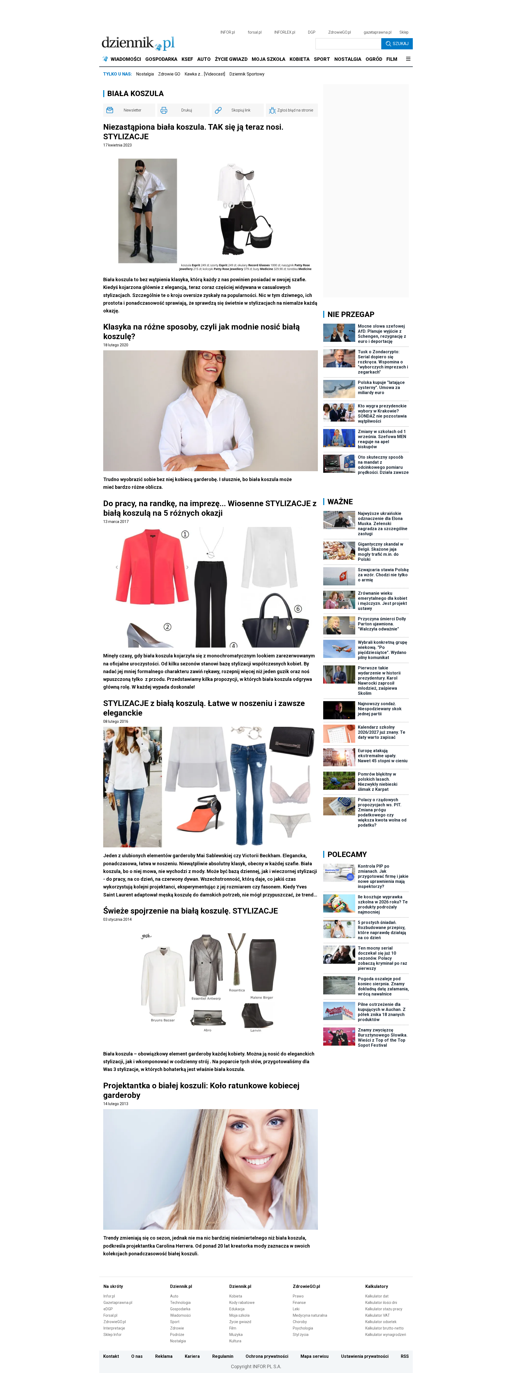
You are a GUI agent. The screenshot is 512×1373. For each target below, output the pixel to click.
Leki (296, 1309)
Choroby (300, 1322)
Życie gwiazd (240, 1322)
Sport (174, 1322)
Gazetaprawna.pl (117, 1302)
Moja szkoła (239, 1315)
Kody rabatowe (242, 1302)
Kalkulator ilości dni (381, 1302)
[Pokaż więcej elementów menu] (408, 59)
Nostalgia (145, 74)
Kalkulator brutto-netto (384, 1328)
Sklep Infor (112, 1334)
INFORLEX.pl (284, 32)
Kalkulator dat (377, 1296)
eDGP (108, 1309)
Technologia (180, 1302)
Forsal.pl (110, 1315)
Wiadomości (180, 1315)
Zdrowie (177, 1328)
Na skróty (113, 1286)
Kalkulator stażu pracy (383, 1309)
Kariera (192, 1356)
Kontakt (111, 1356)
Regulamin (222, 1356)
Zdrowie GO (169, 74)
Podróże (177, 1334)
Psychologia (303, 1328)
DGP (311, 32)
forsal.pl (255, 32)
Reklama (164, 1356)
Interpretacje (114, 1328)
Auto (174, 1296)
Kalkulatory (376, 1286)
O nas (137, 1356)
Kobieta (235, 1296)
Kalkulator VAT (377, 1315)
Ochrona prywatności (267, 1356)
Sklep (404, 32)
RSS (405, 1356)
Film (232, 1328)
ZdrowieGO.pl (339, 32)
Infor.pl (109, 1296)
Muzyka (236, 1334)
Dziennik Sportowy (247, 74)
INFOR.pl (228, 32)
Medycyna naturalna (310, 1315)
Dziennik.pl (181, 1286)
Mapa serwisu (315, 1356)
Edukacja (237, 1309)
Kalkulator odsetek (381, 1322)
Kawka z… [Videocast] (205, 74)
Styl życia (301, 1334)
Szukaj (401, 43)
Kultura (235, 1341)
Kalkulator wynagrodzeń (385, 1334)
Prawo (298, 1296)
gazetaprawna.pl (377, 32)
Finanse (299, 1302)
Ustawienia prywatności (365, 1356)
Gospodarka (180, 1309)
